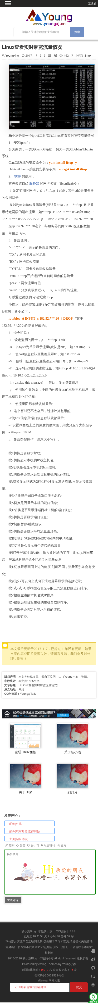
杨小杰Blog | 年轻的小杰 (36, 931)
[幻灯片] (72, 775)
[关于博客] (25, 775)
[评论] (93, 976)
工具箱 (92, 3)
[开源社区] (93, 967)
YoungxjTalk (28, 693)
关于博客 (25, 792)
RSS (72, 931)
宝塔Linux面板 (25, 751)
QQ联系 (61, 931)
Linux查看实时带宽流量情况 (32, 46)
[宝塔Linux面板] (25, 735)
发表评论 (13, 900)
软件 (17, 176)
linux (88, 55)
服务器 (34, 183)
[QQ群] (93, 950)
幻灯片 (73, 792)
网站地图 (54, 980)
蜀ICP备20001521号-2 (49, 975)
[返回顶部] (93, 984)
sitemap (43, 980)
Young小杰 (12, 55)
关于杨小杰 (72, 751)
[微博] (93, 959)
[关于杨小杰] (72, 735)
